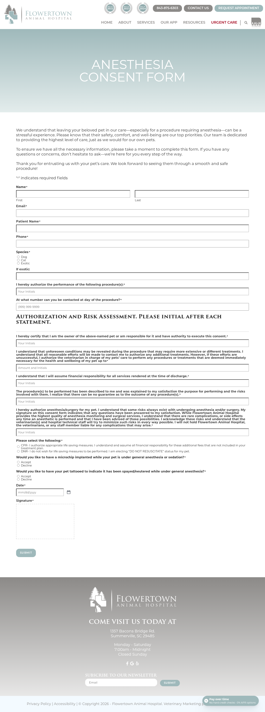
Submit (26, 553)
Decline (26, 465)
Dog (24, 256)
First (19, 200)
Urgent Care (224, 23)
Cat (23, 260)
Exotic (25, 263)
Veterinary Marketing (182, 704)
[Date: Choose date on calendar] (68, 492)
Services (146, 23)
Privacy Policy (39, 704)
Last (138, 200)
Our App (169, 23)
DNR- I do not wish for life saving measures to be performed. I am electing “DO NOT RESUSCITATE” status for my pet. (105, 451)
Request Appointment (238, 8)
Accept (26, 462)
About (124, 23)
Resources (194, 23)
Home (107, 23)
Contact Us (198, 8)
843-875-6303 (167, 8)
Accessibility (64, 704)
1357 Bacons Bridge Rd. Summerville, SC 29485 (132, 633)
